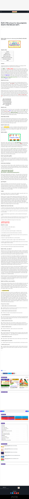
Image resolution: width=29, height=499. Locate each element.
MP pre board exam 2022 (15, 433)
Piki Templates (16, 496)
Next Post (27, 411)
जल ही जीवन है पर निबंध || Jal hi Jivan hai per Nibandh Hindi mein (12, 455)
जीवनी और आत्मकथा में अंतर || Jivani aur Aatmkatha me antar (11, 458)
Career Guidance (15, 436)
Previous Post (2, 411)
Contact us (16, 497)
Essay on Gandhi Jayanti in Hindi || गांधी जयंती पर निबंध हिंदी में (13, 387)
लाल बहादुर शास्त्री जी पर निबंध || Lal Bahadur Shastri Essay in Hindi (5, 387)
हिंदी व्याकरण (15, 435)
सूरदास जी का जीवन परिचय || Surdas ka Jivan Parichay (11, 445)
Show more (27, 377)
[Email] (14, 373)
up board (15, 426)
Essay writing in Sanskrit (15, 434)
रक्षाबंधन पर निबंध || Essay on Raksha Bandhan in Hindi (24, 387)
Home (12, 497)
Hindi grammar (15, 429)
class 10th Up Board (15, 428)
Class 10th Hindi (15, 427)
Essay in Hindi (4, 370)
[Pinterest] (12, 373)
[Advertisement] (14, 5)
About (14, 497)
